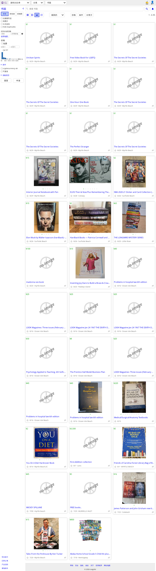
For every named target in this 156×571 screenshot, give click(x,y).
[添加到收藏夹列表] (27, 61)
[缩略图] (32, 15)
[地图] (41, 15)
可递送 (5, 71)
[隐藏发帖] (65, 61)
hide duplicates (9, 27)
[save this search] (152, 9)
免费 (5, 43)
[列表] (27, 15)
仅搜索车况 (7, 18)
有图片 (5, 21)
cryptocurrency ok (10, 68)
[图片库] (37, 15)
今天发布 (6, 24)
